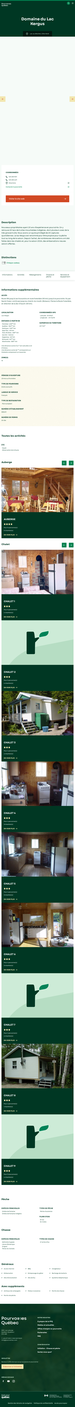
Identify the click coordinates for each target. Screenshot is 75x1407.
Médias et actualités (46, 1325)
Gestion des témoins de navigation (20, 1403)
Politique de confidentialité (43, 1403)
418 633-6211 (13, 180)
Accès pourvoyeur (60, 1403)
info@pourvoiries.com (9, 1340)
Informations (7, 275)
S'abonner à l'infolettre (12, 1366)
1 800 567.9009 (17, 1338)
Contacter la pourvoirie (14, 187)
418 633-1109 (13, 177)
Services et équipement (65, 276)
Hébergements (35, 275)
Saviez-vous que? (45, 1352)
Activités (20, 275)
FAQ (39, 1336)
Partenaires (42, 1332)
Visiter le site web (17, 199)
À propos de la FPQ (45, 1321)
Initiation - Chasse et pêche (49, 1348)
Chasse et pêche (50, 276)
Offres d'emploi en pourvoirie (50, 1329)
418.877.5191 (7, 1338)
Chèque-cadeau (13, 263)
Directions (12, 183)
